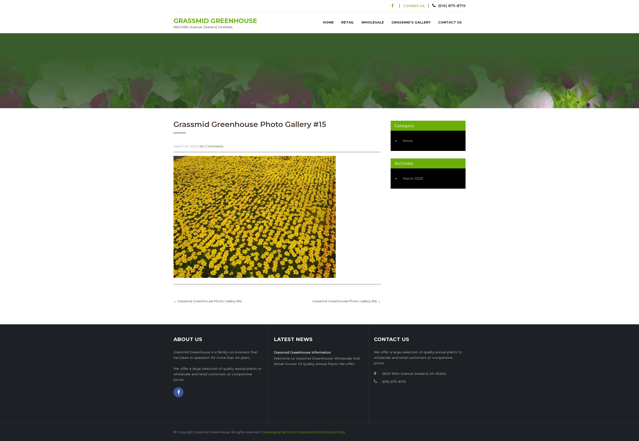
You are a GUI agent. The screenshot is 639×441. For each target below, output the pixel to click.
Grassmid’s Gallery (411, 22)
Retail (347, 22)
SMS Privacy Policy (330, 432)
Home (328, 22)
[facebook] (392, 5)
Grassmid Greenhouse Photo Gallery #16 (346, 301)
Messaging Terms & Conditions (287, 432)
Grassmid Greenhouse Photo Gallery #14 (207, 301)
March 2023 (413, 178)
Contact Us (414, 5)
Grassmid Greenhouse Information (302, 352)
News (408, 140)
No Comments (211, 146)
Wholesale (372, 22)
